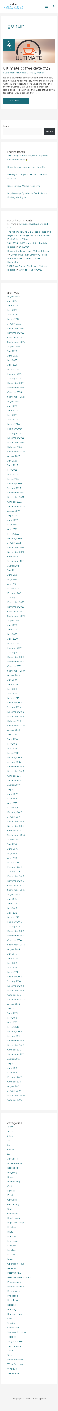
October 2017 (14, 776)
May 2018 (12, 744)
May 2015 (12, 908)
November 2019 (15, 661)
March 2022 (13, 534)
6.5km (10, 1149)
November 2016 (15, 826)
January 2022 (14, 543)
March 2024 (13, 424)
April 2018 (12, 748)
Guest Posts (13, 1218)
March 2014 (13, 972)
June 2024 (12, 410)
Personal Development (19, 1277)
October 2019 (14, 666)
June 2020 (12, 629)
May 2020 (12, 634)
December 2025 (15, 328)
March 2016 (13, 862)
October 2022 (14, 502)
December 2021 (15, 547)
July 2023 (12, 461)
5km (9, 1145)
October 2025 (14, 337)
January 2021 (13, 597)
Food (10, 1195)
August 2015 (13, 894)
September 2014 (16, 944)
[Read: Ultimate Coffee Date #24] (29, 51)
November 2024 (15, 387)
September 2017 (16, 780)
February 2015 (14, 922)
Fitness (10, 1191)
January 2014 (14, 981)
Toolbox (11, 1337)
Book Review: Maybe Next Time (23, 186)
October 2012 (14, 1050)
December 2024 (15, 383)
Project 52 (12, 1296)
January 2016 (14, 871)
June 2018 (12, 739)
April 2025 (12, 365)
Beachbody (13, 1168)
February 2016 (14, 867)
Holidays (11, 1227)
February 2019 (14, 702)
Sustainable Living (16, 1332)
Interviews (12, 1241)
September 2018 (16, 725)
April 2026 (12, 314)
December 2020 (15, 602)
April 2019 (12, 693)
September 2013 (16, 999)
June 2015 (12, 903)
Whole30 (12, 1369)
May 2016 (12, 853)
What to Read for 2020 (30, 270)
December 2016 (15, 821)
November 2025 (15, 333)
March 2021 (13, 588)
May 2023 (12, 470)
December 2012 (15, 1040)
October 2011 (14, 1082)
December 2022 (15, 492)
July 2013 (12, 1008)
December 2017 (15, 766)
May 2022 (12, 524)
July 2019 (12, 680)
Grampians (12, 1213)
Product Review (15, 1286)
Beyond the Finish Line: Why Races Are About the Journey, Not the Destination (27, 258)
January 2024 (14, 433)
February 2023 (14, 483)
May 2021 (12, 579)
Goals (10, 1209)
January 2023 (14, 488)
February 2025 (14, 374)
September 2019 (16, 671)
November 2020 (15, 607)
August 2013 (13, 1004)
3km (9, 1140)
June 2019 (12, 684)
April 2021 (12, 584)
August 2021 (13, 566)
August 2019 (13, 675)
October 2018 (14, 721)
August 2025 (13, 346)
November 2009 (16, 1095)
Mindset (11, 1250)
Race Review (13, 1300)
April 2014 (12, 967)
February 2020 (14, 648)
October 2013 (14, 995)
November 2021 (15, 552)
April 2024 (12, 419)
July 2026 (12, 301)
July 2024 (12, 406)
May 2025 (12, 360)
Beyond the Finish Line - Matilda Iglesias (28, 251)
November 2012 (15, 1045)
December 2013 (15, 986)
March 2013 (13, 1027)
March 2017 (13, 807)
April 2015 (12, 913)
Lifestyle (11, 1245)
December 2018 (15, 712)
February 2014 (14, 976)
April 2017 (12, 803)
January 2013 (14, 1036)
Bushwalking (14, 1181)
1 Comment (9, 72)
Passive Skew (14, 1273)
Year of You (13, 1373)
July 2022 (12, 515)
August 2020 (13, 620)
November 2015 (15, 881)
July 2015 (12, 899)
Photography (14, 1282)
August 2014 (13, 949)
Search (6, 126)
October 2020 (14, 611)
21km (10, 1136)
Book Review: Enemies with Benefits (26, 167)
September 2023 (16, 451)
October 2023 (14, 447)
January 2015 (14, 926)
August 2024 (13, 401)
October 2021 (14, 556)
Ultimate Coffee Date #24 (26, 68)
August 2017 (13, 785)
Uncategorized (15, 1359)
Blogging (12, 1172)
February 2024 (14, 429)
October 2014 (14, 940)
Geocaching (13, 1204)
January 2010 (14, 1091)
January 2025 (14, 378)
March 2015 (13, 917)
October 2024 (14, 392)
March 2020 (13, 643)
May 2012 (12, 1072)
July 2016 (12, 844)
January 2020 (14, 652)
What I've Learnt (15, 1364)
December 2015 (15, 876)
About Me (12, 1159)
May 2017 (12, 798)
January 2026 (14, 324)
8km (9, 1154)
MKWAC (11, 1254)
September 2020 (16, 616)
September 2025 (16, 342)
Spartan (11, 1323)
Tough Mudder (15, 1341)
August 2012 (13, 1059)
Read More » (16, 102)
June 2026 (12, 305)
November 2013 (15, 990)
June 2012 (12, 1068)
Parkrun (11, 1268)
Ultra (9, 1355)
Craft (9, 1186)
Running (11, 1309)
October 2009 (14, 1100)
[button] (54, 6)
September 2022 (16, 506)
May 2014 (12, 963)
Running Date (24, 72)
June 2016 (12, 849)
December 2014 (15, 931)
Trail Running (14, 1346)
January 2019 (14, 707)
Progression (13, 1291)
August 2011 (13, 1086)
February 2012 (14, 1077)
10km (10, 1127)
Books (10, 1177)
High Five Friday (15, 1222)
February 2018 (14, 757)
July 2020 (12, 625)
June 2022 (12, 520)
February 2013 (14, 1031)
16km (10, 1131)
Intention (12, 1236)
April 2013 (12, 1022)
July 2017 (12, 789)
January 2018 (14, 762)
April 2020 (12, 639)
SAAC (10, 1318)
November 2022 (15, 497)
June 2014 (12, 958)
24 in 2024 (24, 247)
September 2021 (15, 561)
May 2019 (12, 689)
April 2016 (12, 858)
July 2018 (12, 734)
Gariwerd (12, 1200)
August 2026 (13, 296)
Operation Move (15, 1264)
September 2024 (16, 397)
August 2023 (13, 456)
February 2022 (14, 538)
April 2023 (12, 474)
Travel (10, 1350)
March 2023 (13, 479)
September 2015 (16, 890)
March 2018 (13, 753)
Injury (10, 1232)
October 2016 (14, 830)
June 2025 (12, 356)
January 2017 (14, 817)
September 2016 (16, 835)
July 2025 (12, 351)
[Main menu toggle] (46, 6)
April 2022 (12, 529)
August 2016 (13, 839)
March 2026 (13, 319)
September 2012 (15, 1054)
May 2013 (12, 1018)
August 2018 (13, 730)
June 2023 (12, 465)
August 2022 (13, 511)
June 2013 (12, 1013)
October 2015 (14, 885)
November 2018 (15, 716)
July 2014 (12, 954)
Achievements (14, 1163)
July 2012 (11, 1063)
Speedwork (13, 1327)
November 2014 (15, 935)
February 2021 (14, 593)
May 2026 (12, 310)
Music (10, 1259)
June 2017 (12, 794)
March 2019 (13, 698)
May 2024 (12, 415)
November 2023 (15, 442)
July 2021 (11, 570)
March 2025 (13, 369)
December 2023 (15, 438)
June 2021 (12, 575)
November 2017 (15, 771)
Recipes (11, 1305)
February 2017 (14, 812)
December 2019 (15, 657)
